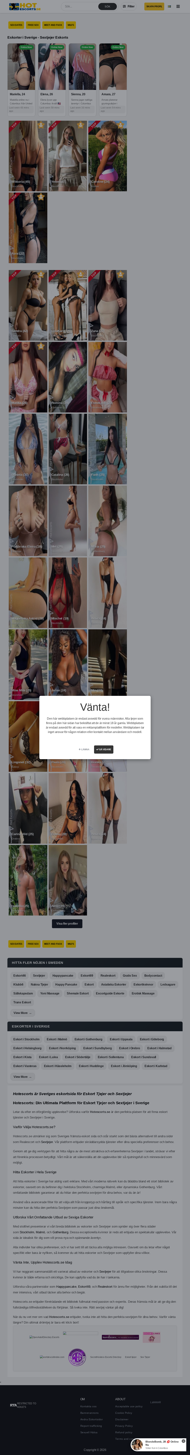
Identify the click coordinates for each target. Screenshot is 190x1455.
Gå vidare (105, 749)
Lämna (85, 749)
